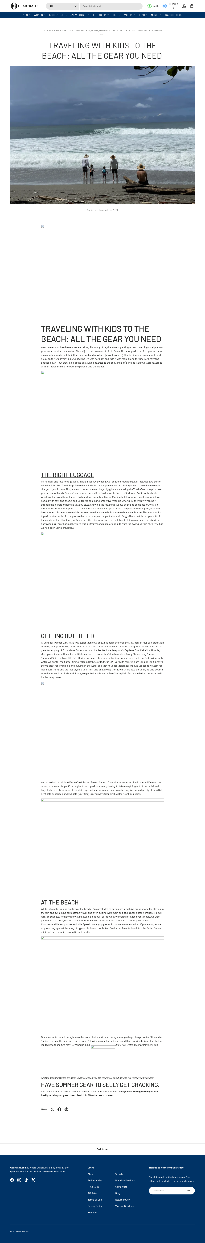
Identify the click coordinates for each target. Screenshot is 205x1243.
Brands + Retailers (125, 1180)
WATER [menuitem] (127, 14)
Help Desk (93, 1186)
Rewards (92, 1212)
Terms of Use (95, 1199)
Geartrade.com (23, 1231)
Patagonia (134, 646)
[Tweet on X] (52, 1109)
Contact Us (121, 1186)
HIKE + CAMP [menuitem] (99, 14)
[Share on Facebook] (59, 1109)
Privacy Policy (95, 1206)
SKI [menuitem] (62, 14)
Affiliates (92, 1193)
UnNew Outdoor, (109, 30)
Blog (117, 1193)
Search (119, 1174)
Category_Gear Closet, (56, 30)
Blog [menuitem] (179, 14)
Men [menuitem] (25, 14)
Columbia (150, 646)
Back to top (102, 1149)
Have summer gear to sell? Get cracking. (100, 1084)
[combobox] (94, 6)
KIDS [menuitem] (51, 14)
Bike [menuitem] (114, 14)
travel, (95, 30)
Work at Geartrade (125, 1206)
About (91, 1174)
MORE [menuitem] (154, 14)
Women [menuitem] (38, 14)
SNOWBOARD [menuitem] (78, 14)
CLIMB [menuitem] (141, 14)
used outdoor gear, (142, 30)
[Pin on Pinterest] (66, 1109)
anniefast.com (147, 1077)
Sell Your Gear (95, 1180)
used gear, (125, 30)
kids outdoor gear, (80, 30)
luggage (71, 481)
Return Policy (122, 1199)
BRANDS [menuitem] (168, 14)
